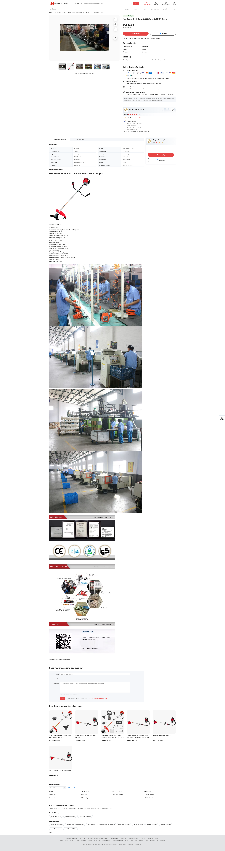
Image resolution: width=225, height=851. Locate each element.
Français (90, 840)
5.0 (154, 142)
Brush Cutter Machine (56, 824)
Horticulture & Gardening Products (76, 12)
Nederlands (116, 840)
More (50, 832)
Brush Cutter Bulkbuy (70, 829)
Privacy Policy (138, 844)
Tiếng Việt (152, 840)
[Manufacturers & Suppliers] (58, 3)
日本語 (131, 840)
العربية (121, 840)
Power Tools (147, 791)
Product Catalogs (74, 788)
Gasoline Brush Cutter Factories (74, 824)
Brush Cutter (89, 12)
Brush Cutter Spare (56, 829)
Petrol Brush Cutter (98, 12)
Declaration (130, 844)
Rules (174, 9)
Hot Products (69, 838)
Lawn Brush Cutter (166, 824)
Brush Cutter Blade (70, 816)
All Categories (55, 9)
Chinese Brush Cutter (124, 824)
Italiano (104, 840)
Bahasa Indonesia (161, 840)
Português (83, 840)
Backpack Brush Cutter (85, 816)
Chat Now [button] (164, 33)
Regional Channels (133, 838)
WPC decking (84, 798)
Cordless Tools (85, 791)
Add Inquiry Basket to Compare (84, 73)
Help (144, 9)
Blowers (51, 791)
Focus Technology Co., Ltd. (101, 844)
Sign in (174, 4)
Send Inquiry (136, 33)
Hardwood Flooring (117, 794)
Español (77, 840)
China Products (78, 838)
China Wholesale (105, 838)
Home (50, 12)
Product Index (143, 838)
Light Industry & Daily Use (60, 12)
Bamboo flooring (53, 798)
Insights (157, 838)
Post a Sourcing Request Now (98, 698)
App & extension (154, 9)
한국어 (126, 840)
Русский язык (97, 840)
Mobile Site (150, 838)
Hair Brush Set (91, 824)
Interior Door (115, 798)
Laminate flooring (149, 794)
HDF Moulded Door (149, 798)
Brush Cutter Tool (138, 824)
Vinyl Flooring (84, 794)
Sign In (126, 131)
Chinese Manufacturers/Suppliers (91, 838)
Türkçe (146, 840)
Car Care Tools (116, 791)
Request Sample (155, 38)
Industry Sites (124, 838)
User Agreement (122, 844)
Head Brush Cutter (152, 824)
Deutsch (109, 840)
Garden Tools (52, 794)
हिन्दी (136, 840)
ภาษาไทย (141, 840)
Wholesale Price (115, 838)
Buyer (135, 9)
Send (62, 698)
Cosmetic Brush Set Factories (107, 824)
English (71, 840)
